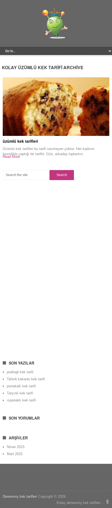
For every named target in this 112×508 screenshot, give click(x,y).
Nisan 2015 (15, 447)
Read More (11, 157)
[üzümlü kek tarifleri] (56, 106)
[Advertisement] (43, 267)
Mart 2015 (15, 454)
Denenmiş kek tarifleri (20, 496)
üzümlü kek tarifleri (20, 141)
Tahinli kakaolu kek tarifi (26, 379)
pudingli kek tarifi (20, 372)
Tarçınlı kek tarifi (20, 393)
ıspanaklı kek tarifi (21, 400)
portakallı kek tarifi (21, 386)
